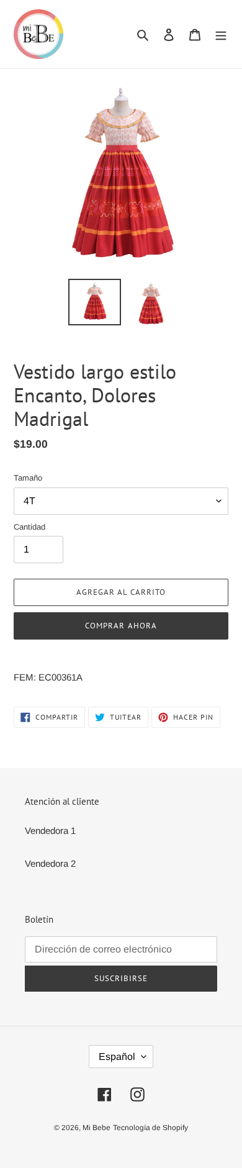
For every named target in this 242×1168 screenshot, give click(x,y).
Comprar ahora (121, 625)
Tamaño (28, 477)
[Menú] (221, 34)
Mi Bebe (96, 1127)
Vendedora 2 (50, 863)
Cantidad (29, 527)
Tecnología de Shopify (150, 1127)
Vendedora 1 (50, 830)
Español (117, 1056)
